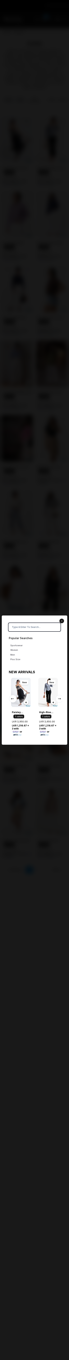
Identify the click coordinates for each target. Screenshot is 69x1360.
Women (14, 650)
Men (12, 654)
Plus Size (15, 659)
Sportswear (16, 645)
